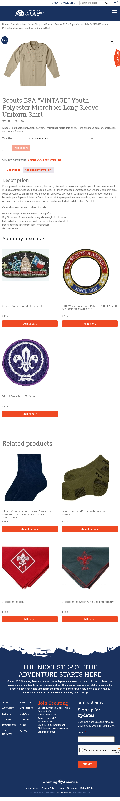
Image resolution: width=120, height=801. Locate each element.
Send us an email (46, 731)
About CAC (26, 702)
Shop (23, 725)
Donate (24, 714)
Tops (72, 24)
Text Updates (7, 732)
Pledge (24, 719)
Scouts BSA (61, 24)
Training (7, 719)
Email (82, 732)
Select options (30, 529)
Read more (89, 323)
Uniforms (47, 24)
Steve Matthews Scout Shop (25, 24)
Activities (8, 708)
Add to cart (21, 147)
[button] (112, 42)
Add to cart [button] (30, 323)
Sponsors (72, 788)
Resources (9, 725)
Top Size (7, 138)
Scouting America (63, 793)
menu (114, 11)
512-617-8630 (45, 725)
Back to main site (63, 2)
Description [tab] (13, 169)
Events (6, 714)
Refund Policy (87, 788)
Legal (61, 788)
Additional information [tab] (38, 169)
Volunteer (26, 708)
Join (5, 702)
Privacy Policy (49, 788)
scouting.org (32, 788)
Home (5, 24)
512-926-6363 (45, 721)
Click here (43, 728)
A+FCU (23, 730)
